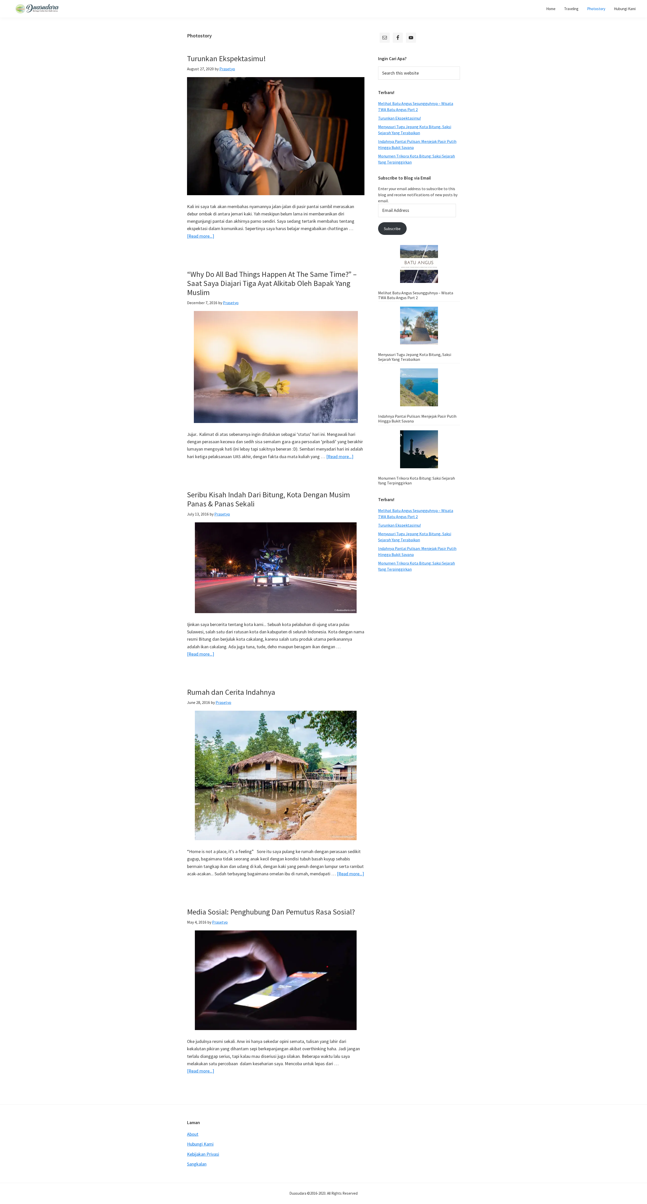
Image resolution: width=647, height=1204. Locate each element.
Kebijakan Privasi (203, 1154)
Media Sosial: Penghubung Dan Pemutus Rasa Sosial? (271, 912)
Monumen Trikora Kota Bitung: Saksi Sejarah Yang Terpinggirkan (416, 480)
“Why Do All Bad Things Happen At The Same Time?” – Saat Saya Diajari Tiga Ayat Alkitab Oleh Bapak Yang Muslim (272, 283)
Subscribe (392, 228)
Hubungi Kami (200, 1144)
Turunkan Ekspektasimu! (226, 58)
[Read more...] (200, 236)
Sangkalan (196, 1164)
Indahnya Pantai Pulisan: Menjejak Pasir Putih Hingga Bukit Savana (417, 418)
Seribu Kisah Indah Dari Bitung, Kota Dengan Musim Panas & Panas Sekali (268, 499)
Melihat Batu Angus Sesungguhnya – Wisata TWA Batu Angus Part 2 (415, 295)
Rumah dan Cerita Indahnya (231, 692)
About (192, 1134)
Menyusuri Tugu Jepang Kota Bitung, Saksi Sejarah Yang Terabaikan (414, 357)
